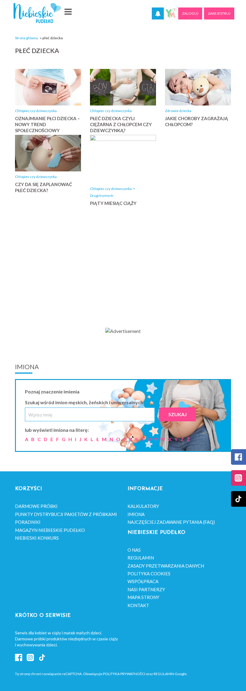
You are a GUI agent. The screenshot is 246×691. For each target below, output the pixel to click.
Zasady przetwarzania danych (166, 565)
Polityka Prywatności (124, 674)
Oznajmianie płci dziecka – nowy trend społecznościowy (47, 124)
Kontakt (138, 605)
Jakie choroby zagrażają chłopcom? (196, 121)
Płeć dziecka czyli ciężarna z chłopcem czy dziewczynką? (121, 124)
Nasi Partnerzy (146, 589)
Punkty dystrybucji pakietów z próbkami (66, 514)
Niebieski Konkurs (37, 538)
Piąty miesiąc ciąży (113, 203)
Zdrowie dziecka (178, 110)
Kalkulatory (143, 506)
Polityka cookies (149, 573)
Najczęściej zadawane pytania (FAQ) (171, 522)
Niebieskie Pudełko (37, 13)
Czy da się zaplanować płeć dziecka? (43, 187)
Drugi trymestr (102, 195)
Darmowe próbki (36, 506)
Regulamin (141, 557)
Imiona (136, 514)
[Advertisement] (123, 274)
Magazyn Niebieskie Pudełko (50, 530)
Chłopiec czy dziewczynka (36, 110)
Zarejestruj (219, 13)
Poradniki (27, 522)
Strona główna (26, 38)
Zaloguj (190, 13)
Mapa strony (143, 597)
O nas (134, 550)
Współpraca (143, 581)
